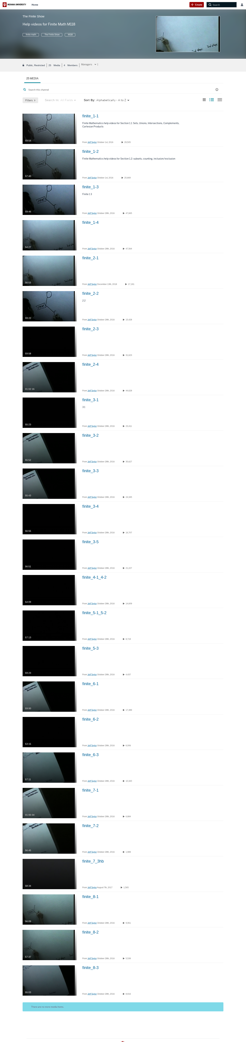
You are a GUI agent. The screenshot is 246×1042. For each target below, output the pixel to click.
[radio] (204, 100)
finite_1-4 (90, 222)
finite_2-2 (90, 293)
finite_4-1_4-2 (94, 577)
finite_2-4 (90, 364)
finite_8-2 (90, 932)
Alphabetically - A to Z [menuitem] (105, 100)
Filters (29, 100)
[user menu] (242, 4)
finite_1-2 (90, 151)
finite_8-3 (90, 967)
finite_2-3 (90, 329)
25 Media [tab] (32, 78)
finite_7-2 (90, 825)
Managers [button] (87, 64)
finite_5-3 (90, 648)
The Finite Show (52, 34)
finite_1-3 (90, 187)
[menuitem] (34, 4)
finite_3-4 (90, 506)
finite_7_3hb (93, 861)
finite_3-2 (90, 435)
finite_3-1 (90, 400)
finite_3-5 (90, 541)
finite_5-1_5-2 (94, 612)
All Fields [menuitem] (59, 100)
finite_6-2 (90, 719)
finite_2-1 (90, 258)
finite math (30, 34)
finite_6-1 (90, 683)
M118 (70, 34)
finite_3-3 (90, 471)
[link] (196, 4)
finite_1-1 (90, 116)
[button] (217, 89)
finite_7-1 (90, 790)
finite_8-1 (90, 896)
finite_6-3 (90, 754)
